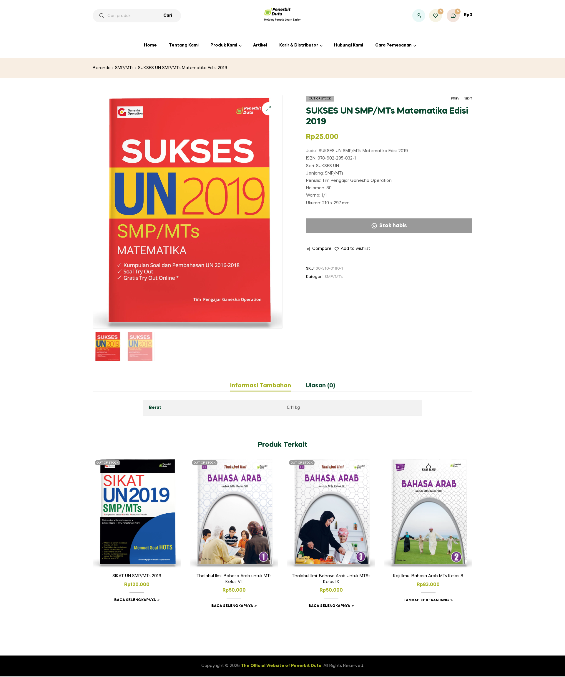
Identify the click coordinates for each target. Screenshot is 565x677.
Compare (322, 249)
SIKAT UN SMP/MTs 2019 (136, 576)
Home (150, 45)
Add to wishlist (355, 249)
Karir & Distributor (298, 45)
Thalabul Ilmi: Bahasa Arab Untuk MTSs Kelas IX (331, 579)
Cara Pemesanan (393, 45)
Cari (167, 16)
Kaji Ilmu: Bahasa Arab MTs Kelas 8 (428, 576)
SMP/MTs (124, 68)
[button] (268, 108)
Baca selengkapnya (135, 600)
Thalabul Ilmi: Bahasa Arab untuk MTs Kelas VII (234, 579)
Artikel (260, 45)
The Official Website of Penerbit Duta (281, 666)
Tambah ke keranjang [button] (426, 600)
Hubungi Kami (348, 45)
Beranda (102, 68)
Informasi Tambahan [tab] (260, 386)
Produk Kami (223, 45)
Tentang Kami (184, 45)
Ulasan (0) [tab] (320, 386)
